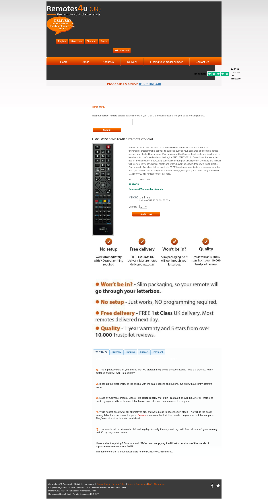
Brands (85, 61)
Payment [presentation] (158, 352)
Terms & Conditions (137, 484)
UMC (102, 107)
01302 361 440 (150, 84)
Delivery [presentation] (116, 352)
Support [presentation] (144, 352)
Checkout (91, 41)
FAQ (150, 484)
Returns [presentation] (131, 352)
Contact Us (202, 61)
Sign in (103, 41)
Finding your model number (166, 61)
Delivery (132, 61)
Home (63, 61)
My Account (76, 41)
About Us (108, 61)
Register (62, 41)
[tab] (101, 352)
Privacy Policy (119, 484)
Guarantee (159, 484)
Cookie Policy (103, 484)
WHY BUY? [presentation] (101, 352)
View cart (124, 50)
